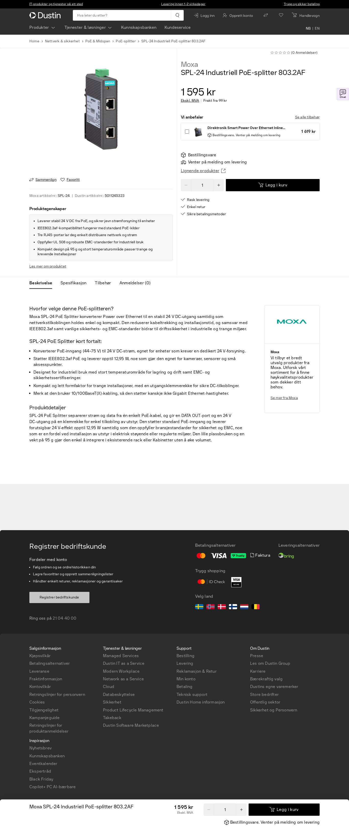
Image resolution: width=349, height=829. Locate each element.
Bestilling (185, 655)
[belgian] (255, 607)
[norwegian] (210, 607)
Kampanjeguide (44, 717)
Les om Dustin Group (270, 663)
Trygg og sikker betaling (302, 4)
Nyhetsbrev (40, 748)
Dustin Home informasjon (201, 702)
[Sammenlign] (265, 15)
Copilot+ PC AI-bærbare (52, 786)
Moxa (189, 64)
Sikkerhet (112, 702)
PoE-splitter (125, 41)
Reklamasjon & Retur (197, 671)
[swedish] (199, 607)
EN (317, 28)
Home (34, 41)
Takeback (112, 717)
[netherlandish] (244, 607)
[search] (177, 15)
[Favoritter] (281, 15)
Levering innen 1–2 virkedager (183, 4)
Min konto (186, 679)
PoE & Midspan (97, 41)
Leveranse (39, 671)
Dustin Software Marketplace (131, 725)
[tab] (42, 283)
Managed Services (121, 655)
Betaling (185, 686)
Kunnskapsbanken (138, 27)
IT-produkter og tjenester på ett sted (56, 4)
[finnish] (233, 607)
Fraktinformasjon (45, 679)
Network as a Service (123, 679)
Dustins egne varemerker (274, 686)
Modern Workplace (121, 671)
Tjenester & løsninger (85, 27)
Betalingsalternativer (49, 663)
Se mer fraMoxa (284, 398)
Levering (185, 663)
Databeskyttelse (119, 694)
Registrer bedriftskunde (59, 597)
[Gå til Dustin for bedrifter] (46, 15)
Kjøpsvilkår (40, 655)
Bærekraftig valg (266, 679)
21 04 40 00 (64, 618)
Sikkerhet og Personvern (273, 710)
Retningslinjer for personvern (57, 694)
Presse (256, 655)
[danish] (222, 607)
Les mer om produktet (47, 266)
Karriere (258, 671)
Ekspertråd (40, 771)
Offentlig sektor (265, 702)
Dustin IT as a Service (123, 663)
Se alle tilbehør (307, 117)
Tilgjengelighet (44, 710)
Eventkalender (43, 763)
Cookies (37, 702)
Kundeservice (178, 27)
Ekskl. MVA (190, 101)
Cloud (108, 686)
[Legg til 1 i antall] (241, 810)
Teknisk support (192, 694)
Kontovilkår (40, 686)
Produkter (39, 27)
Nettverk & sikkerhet (62, 41)
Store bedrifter (264, 694)
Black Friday (41, 779)
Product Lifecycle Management (133, 710)
